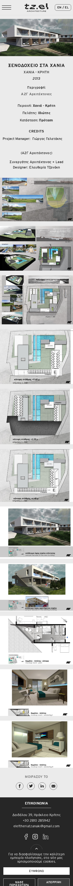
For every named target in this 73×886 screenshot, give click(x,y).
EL (67, 7)
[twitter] (31, 786)
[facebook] (26, 836)
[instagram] (35, 836)
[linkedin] (42, 786)
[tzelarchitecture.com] (36, 7)
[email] (53, 786)
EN (59, 7)
